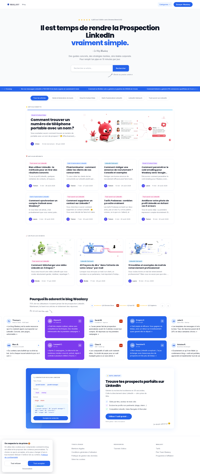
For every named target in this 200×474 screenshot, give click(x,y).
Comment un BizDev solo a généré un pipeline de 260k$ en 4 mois (103, 89)
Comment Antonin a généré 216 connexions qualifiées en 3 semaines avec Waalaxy (168, 89)
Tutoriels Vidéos (120, 449)
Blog (24, 4)
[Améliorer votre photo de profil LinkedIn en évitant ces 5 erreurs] (156, 208)
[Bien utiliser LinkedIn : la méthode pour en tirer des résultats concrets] (43, 174)
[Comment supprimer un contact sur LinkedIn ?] (81, 208)
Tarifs (158, 449)
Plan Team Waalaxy (163, 452)
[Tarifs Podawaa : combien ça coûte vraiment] (118, 208)
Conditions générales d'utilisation (84, 452)
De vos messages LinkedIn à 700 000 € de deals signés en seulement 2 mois (40, 89)
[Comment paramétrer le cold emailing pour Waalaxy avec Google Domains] (156, 174)
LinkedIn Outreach (135, 98)
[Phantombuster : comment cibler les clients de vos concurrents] (81, 174)
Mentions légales (78, 449)
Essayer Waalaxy (183, 4)
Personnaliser (27, 468)
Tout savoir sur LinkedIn (158, 98)
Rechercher (121, 68)
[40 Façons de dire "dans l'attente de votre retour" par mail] (100, 262)
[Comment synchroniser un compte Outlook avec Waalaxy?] (43, 208)
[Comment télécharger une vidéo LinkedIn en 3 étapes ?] (51, 262)
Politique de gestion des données (84, 456)
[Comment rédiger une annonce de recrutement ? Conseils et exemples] (118, 174)
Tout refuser (16, 463)
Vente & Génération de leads (62, 98)
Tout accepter (39, 463)
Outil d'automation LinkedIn (112, 98)
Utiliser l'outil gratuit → (119, 416)
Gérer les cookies (78, 459)
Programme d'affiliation (164, 456)
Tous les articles (39, 98)
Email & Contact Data (87, 98)
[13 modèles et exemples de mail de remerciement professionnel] (149, 262)
